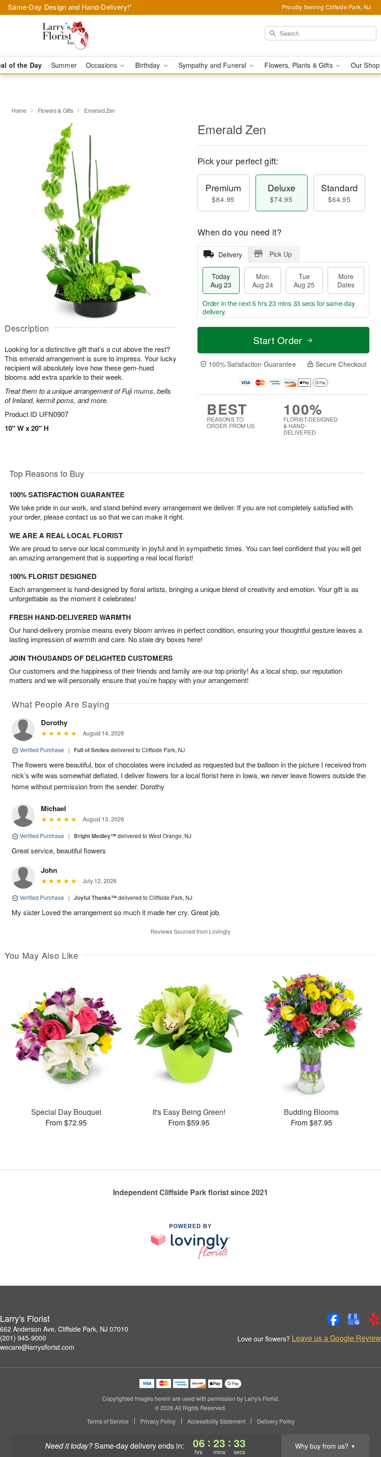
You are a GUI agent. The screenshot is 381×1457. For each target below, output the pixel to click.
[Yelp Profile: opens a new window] (374, 1319)
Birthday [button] (148, 65)
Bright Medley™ (95, 836)
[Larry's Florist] (65, 36)
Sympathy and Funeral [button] (213, 65)
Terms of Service (108, 1421)
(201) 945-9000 (23, 1337)
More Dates (346, 280)
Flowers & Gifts (55, 110)
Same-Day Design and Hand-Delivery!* (70, 7)
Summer (64, 65)
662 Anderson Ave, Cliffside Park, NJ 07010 (64, 1328)
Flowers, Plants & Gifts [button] (299, 65)
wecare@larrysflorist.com (37, 1347)
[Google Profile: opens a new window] (354, 1319)
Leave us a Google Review (336, 1338)
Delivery (230, 254)
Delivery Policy (276, 1421)
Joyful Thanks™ (95, 897)
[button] (356, 1417)
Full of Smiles (91, 750)
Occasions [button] (102, 65)
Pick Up (280, 254)
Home (19, 110)
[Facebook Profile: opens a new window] (333, 1319)
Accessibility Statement (216, 1421)
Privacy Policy (158, 1421)
